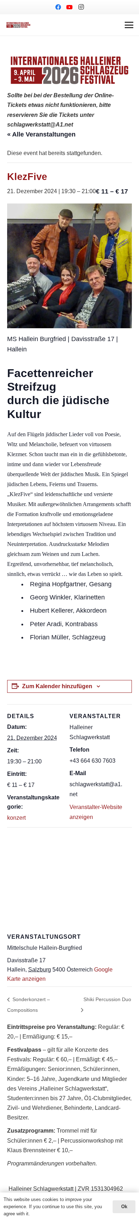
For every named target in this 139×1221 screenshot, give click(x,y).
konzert (16, 818)
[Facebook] (58, 7)
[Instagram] (81, 7)
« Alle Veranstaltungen (41, 134)
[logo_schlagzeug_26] (18, 25)
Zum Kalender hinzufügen (57, 686)
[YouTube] (69, 7)
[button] (129, 25)
